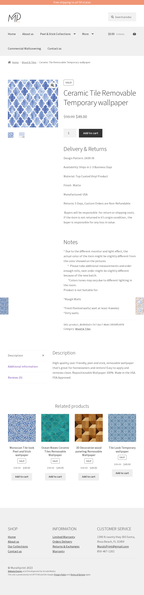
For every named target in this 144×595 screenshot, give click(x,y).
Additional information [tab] (23, 366)
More (85, 34)
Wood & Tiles (29, 62)
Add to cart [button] (21, 476)
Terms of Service (77, 574)
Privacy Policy (60, 574)
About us (28, 34)
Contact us (55, 48)
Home (12, 34)
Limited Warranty (63, 537)
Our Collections (18, 546)
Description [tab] (15, 355)
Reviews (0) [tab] (15, 377)
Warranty (58, 551)
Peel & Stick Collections (55, 34)
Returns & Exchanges (66, 546)
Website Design (15, 571)
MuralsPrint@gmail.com (113, 546)
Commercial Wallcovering (24, 48)
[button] (53, 85)
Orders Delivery (62, 541)
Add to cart (90, 133)
